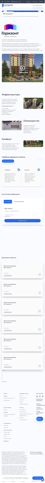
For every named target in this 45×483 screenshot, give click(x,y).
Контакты (22, 407)
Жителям (41, 1)
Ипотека (21, 395)
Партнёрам (6, 425)
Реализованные (7, 400)
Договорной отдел (23, 411)
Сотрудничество (7, 423)
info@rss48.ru (7, 216)
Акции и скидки (7, 432)
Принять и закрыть (39, 478)
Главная (5, 393)
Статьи (5, 436)
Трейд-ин (21, 402)
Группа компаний (7, 407)
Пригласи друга (7, 434)
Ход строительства (7, 438)
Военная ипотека (23, 397)
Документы (6, 441)
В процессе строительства (9, 398)
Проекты (6, 396)
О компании (7, 1)
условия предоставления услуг (20, 463)
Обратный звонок (22, 220)
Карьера (5, 409)
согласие (16, 478)
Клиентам (28, 1)
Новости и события (8, 430)
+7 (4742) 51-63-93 (8, 215)
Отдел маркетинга (23, 419)
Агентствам (34, 1)
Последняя (4, 381)
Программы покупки (24, 393)
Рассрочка (22, 399)
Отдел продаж (22, 409)
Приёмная (21, 417)
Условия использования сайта (39, 413)
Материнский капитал (24, 404)
